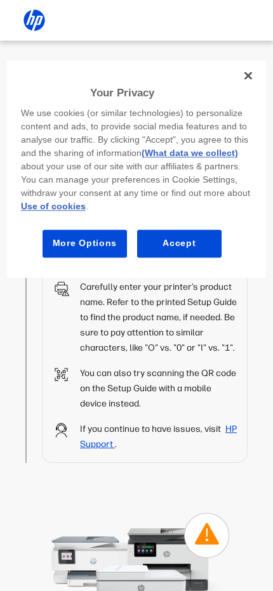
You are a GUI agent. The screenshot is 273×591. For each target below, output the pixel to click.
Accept (179, 243)
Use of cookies (53, 207)
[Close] (248, 75)
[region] (137, 169)
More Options (85, 243)
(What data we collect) (190, 153)
